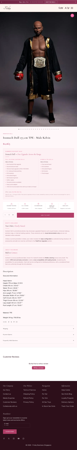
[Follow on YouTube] (19, 438)
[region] (38, 69)
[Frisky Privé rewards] (62, 8)
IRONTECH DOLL (8, 133)
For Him (45, 398)
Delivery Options (68, 402)
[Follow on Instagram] (14, 438)
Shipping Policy (29, 394)
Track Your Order (68, 406)
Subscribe (10, 431)
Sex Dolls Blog (67, 394)
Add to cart (45, 215)
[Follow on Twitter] (9, 438)
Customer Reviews (10, 402)
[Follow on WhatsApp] (23, 438)
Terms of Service (29, 390)
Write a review (38, 368)
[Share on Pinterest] (14, 322)
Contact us (7, 394)
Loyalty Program (68, 398)
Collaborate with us (10, 406)
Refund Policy (28, 398)
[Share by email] (16, 322)
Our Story (6, 390)
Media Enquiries (9, 398)
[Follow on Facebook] (4, 438)
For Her (44, 394)
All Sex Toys (46, 402)
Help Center (66, 390)
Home (44, 390)
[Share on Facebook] (8, 322)
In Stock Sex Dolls (48, 406)
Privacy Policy (28, 402)
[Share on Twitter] (11, 322)
